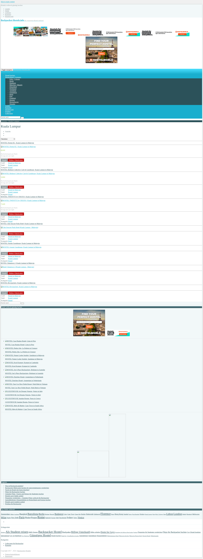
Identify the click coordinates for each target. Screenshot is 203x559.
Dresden (12, 104)
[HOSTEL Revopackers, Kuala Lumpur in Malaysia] (19, 287)
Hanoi (112, 514)
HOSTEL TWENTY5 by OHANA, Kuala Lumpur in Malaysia (22, 197)
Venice (81, 517)
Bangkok (23, 514)
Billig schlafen (95, 532)
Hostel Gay (64, 536)
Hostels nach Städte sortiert (14, 496)
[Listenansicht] (6, 135)
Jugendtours (92, 536)
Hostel (10, 167)
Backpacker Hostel (50, 531)
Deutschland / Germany (13, 77)
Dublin (83, 514)
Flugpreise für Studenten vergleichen (150, 532)
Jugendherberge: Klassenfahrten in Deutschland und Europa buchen (28, 500)
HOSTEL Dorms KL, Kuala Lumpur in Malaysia (17, 143)
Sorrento (53, 518)
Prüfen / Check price (16, 160)
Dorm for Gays (108, 532)
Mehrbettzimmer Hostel (113, 536)
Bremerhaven (14, 102)
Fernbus (8, 111)
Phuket (28, 517)
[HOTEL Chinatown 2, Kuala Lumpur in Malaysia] (17, 267)
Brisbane (47, 514)
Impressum (8, 556)
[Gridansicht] (6, 133)
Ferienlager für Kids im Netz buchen (124, 532)
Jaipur (130, 514)
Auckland (16, 514)
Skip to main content (8, 2)
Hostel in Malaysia (14, 163)
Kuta (154, 514)
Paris (22, 517)
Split (57, 518)
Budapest (59, 514)
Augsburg (13, 91)
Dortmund (13, 89)
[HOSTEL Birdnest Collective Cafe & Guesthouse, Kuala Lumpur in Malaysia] (28, 173)
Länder (7, 9)
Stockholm (62, 518)
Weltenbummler (154, 536)
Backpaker (66, 532)
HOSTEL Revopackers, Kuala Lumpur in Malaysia (18, 283)
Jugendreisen (83, 536)
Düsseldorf (13, 87)
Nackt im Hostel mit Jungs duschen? (17, 490)
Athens (12, 514)
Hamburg (13, 83)
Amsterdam (5, 514)
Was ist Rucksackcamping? (14, 486)
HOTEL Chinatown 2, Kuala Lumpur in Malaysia (17, 263)
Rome (41, 517)
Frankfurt (13, 98)
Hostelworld (9, 16)
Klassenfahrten (102, 536)
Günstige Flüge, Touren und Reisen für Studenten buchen (24, 494)
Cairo (65, 514)
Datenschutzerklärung (12, 554)
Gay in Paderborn (15, 536)
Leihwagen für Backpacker (14, 543)
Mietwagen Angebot (124, 536)
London (178, 513)
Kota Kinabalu (135, 514)
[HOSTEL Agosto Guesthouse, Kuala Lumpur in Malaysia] (21, 247)
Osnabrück (13, 92)
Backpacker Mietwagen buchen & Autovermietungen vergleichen (27, 488)
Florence (105, 513)
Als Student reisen (16, 531)
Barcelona (32, 513)
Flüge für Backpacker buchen (15, 492)
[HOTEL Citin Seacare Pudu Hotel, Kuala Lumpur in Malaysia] (19, 227)
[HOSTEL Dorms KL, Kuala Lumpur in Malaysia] (18, 147)
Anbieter (8, 13)
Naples (9, 518)
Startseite (4, 121)
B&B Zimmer (33, 532)
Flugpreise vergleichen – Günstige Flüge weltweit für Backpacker (27, 498)
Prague (34, 517)
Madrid (184, 514)
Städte (7, 11)
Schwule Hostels (146, 536)
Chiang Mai (78, 514)
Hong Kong (119, 514)
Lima (164, 514)
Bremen (12, 100)
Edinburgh (97, 514)
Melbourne (196, 514)
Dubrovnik (89, 514)
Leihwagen (9, 113)
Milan (3, 517)
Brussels (52, 514)
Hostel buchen (10, 75)
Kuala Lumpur (13, 165)
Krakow (142, 514)
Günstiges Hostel (40, 535)
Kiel (11, 96)
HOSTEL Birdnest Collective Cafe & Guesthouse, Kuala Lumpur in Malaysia (27, 170)
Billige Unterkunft (80, 531)
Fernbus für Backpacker (13, 504)
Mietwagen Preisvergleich (135, 536)
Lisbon (169, 514)
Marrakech (189, 514)
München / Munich (16, 85)
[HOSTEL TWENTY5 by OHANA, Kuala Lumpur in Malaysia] (23, 200)
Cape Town (70, 514)
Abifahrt (3, 532)
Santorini (48, 518)
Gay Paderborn (25, 536)
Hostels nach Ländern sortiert (15, 502)
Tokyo (75, 518)
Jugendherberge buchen (73, 536)
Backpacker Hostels (24, 551)
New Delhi (15, 518)
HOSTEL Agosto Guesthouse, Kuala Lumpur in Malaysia (20, 243)
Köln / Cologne (15, 79)
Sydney (70, 517)
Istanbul (126, 514)
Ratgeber (8, 15)
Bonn (11, 94)
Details (4, 160)
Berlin (12, 81)
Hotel (10, 241)
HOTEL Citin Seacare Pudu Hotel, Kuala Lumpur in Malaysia (22, 224)
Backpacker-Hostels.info (22, 70)
